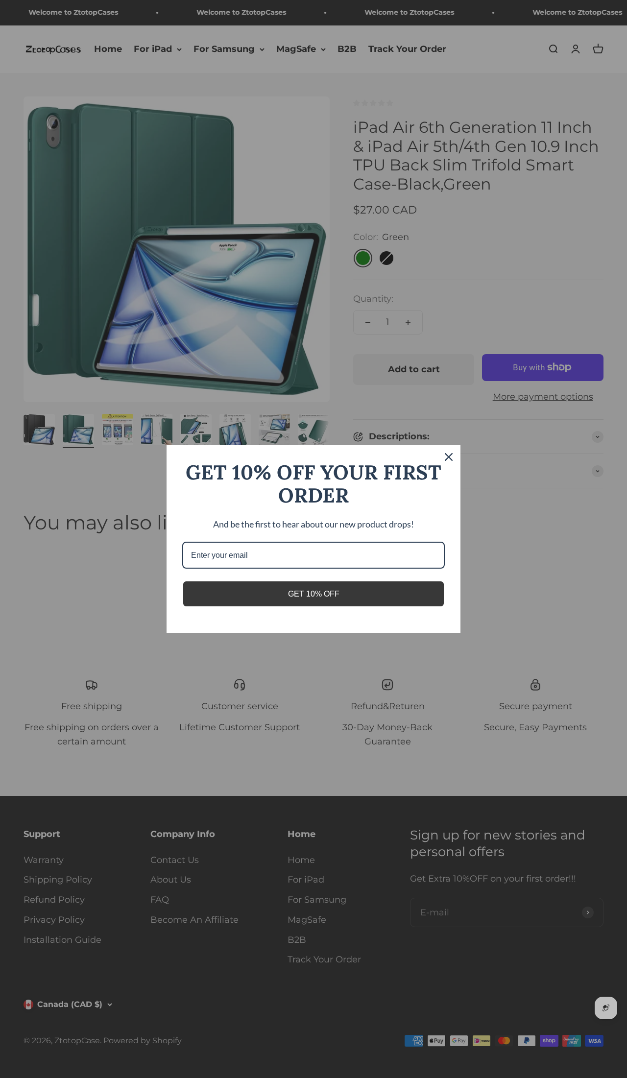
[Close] (448, 457)
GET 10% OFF (313, 594)
